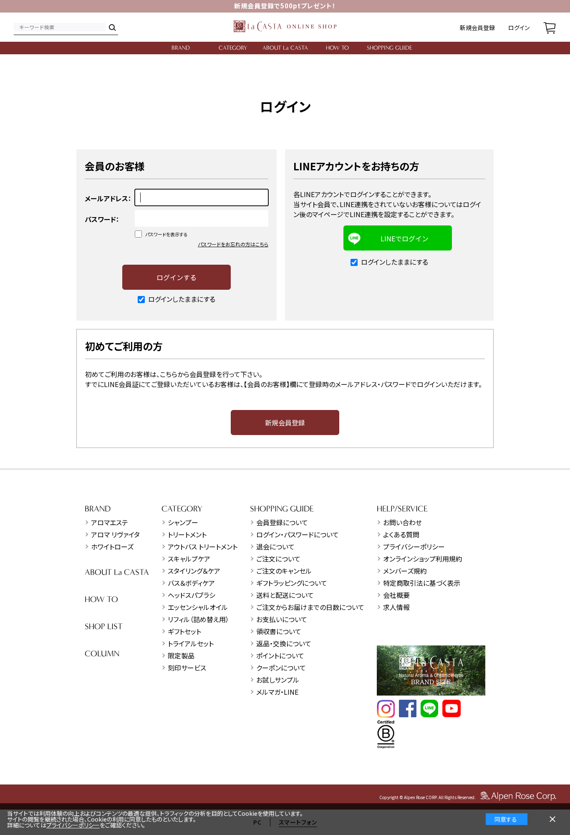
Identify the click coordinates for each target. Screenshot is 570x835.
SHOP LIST (104, 626)
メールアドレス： (108, 198)
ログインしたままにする (181, 299)
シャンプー (183, 522)
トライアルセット (191, 643)
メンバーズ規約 (405, 571)
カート (549, 27)
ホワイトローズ (112, 546)
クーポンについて (281, 668)
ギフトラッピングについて (291, 583)
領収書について (278, 631)
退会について (275, 546)
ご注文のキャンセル (284, 571)
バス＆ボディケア (191, 583)
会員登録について (282, 522)
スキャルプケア (189, 559)
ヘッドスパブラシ (191, 595)
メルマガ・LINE (277, 692)
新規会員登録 (477, 27)
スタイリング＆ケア (194, 571)
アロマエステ (109, 522)
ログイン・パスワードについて (297, 534)
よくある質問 (401, 534)
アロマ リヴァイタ (115, 534)
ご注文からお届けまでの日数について (310, 607)
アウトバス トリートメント (202, 546)
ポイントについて (280, 655)
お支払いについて (281, 619)
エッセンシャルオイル (198, 607)
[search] (112, 27)
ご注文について (278, 559)
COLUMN (102, 653)
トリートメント (187, 534)
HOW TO (337, 47)
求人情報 (396, 607)
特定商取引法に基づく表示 (421, 583)
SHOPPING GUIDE (389, 47)
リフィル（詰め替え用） (198, 619)
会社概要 (396, 595)
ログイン (519, 27)
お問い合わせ (402, 522)
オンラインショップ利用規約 (422, 559)
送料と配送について (285, 595)
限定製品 (181, 655)
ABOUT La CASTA (285, 47)
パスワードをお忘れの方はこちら (233, 244)
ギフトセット (184, 631)
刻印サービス (187, 668)
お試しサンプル (277, 680)
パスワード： (102, 219)
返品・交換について (283, 643)
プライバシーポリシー (414, 546)
